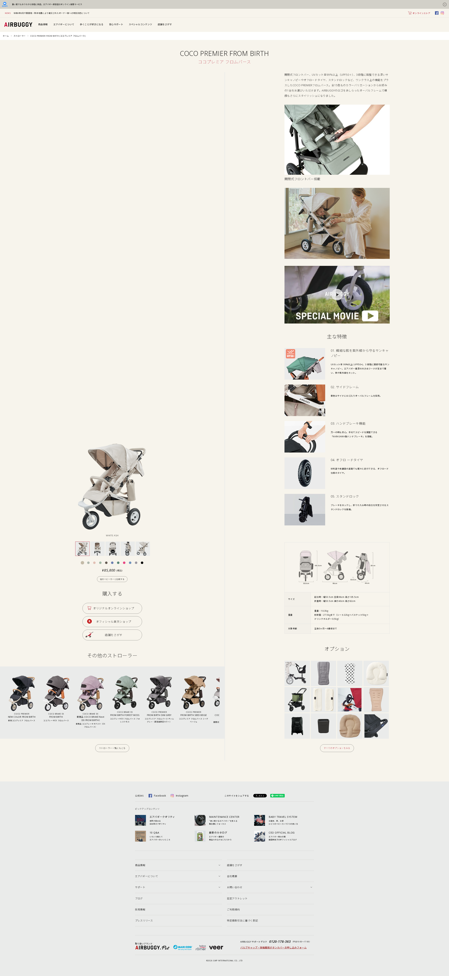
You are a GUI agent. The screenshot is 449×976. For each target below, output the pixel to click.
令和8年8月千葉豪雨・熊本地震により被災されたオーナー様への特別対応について (52, 13)
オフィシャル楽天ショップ (113, 622)
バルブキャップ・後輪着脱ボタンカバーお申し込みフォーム (273, 947)
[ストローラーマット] (376, 689)
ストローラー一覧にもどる (112, 748)
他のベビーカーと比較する (112, 579)
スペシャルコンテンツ (140, 24)
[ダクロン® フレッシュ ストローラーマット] (350, 662)
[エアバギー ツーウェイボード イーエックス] (297, 662)
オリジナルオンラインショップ (113, 608)
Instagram (182, 795)
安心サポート (116, 24)
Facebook (160, 795)
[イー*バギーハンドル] (350, 689)
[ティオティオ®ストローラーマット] (323, 662)
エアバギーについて (63, 24)
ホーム (6, 36)
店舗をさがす (165, 24)
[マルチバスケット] (297, 689)
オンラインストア (421, 13)
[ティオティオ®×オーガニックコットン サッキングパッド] (323, 689)
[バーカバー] (376, 715)
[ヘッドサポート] (350, 715)
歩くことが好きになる (91, 24)
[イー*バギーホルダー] (323, 715)
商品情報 (43, 24)
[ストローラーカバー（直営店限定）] (297, 715)
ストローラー (20, 36)
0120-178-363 (280, 941)
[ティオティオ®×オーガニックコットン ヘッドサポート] (376, 662)
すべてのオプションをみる (337, 748)
